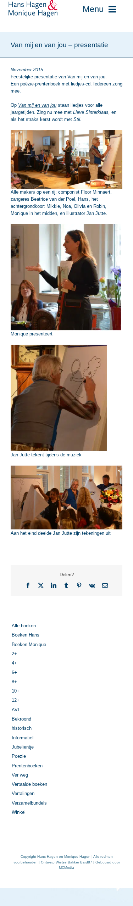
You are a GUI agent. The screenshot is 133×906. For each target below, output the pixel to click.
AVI (15, 709)
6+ (14, 672)
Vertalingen (23, 793)
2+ (14, 653)
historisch (22, 728)
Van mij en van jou (86, 76)
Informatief (23, 737)
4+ (14, 663)
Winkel (19, 812)
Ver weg (20, 775)
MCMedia (66, 867)
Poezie (19, 756)
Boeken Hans (25, 635)
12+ (16, 700)
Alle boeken (24, 625)
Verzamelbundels (29, 803)
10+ (16, 691)
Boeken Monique (29, 644)
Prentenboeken (27, 765)
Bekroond (21, 719)
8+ (14, 681)
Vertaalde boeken (29, 784)
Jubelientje (23, 747)
